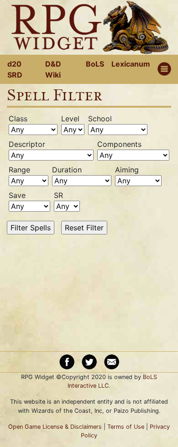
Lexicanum (130, 63)
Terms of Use (125, 426)
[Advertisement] (95, 291)
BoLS (95, 63)
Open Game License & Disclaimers (55, 426)
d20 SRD (14, 69)
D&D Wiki (53, 69)
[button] (164, 69)
